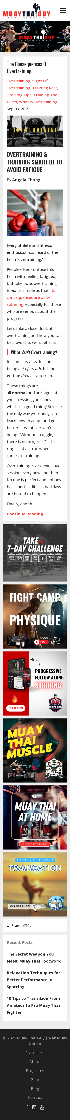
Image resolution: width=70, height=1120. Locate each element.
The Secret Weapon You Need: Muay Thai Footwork (34, 957)
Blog (35, 1088)
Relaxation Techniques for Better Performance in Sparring (33, 979)
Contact (35, 1097)
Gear (35, 1079)
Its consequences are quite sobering (31, 297)
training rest (44, 87)
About (35, 1061)
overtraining (18, 80)
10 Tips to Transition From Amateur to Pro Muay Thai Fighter (33, 1005)
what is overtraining (38, 101)
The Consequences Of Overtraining (27, 67)
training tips (19, 94)
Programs (35, 1070)
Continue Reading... (26, 514)
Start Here (35, 1052)
